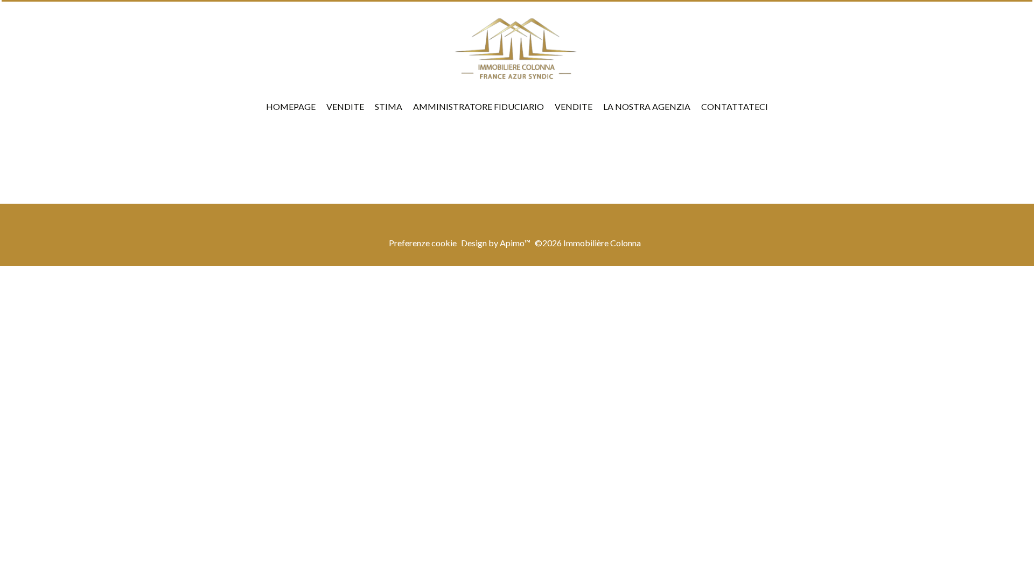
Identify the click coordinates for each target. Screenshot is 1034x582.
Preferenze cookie (423, 243)
